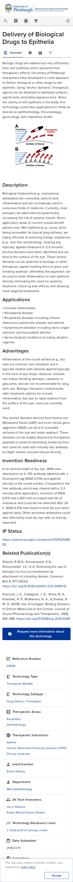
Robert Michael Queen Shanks (26, 812)
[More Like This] (40, 53)
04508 (11, 666)
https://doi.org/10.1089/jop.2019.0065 (43, 618)
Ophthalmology (16, 725)
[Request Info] (30, 53)
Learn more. (28, 867)
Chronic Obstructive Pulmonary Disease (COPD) (37, 748)
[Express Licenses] (36, 21)
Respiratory (14, 719)
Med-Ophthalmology (19, 789)
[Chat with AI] (16, 21)
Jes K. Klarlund (16, 807)
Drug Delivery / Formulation (24, 701)
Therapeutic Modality (20, 684)
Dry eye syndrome (18, 754)
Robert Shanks (16, 771)
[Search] (5, 21)
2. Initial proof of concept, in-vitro (27, 830)
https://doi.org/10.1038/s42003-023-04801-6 (34, 586)
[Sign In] (67, 21)
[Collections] (26, 21)
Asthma (11, 742)
